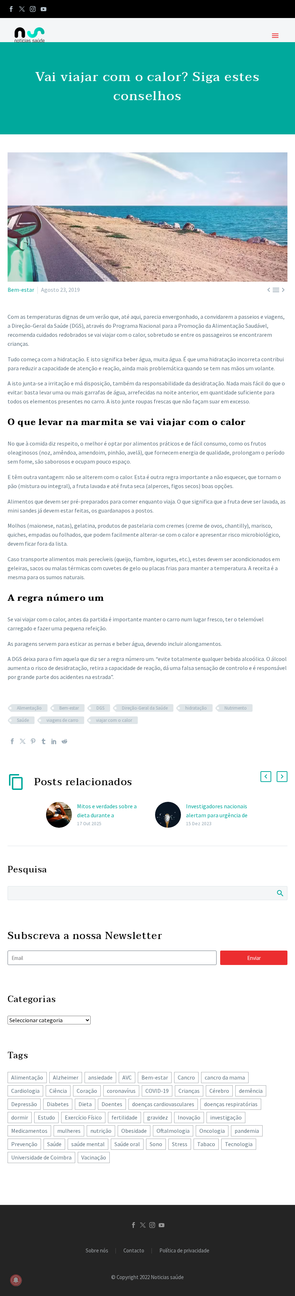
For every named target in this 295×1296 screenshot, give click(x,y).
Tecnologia (239, 1144)
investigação (226, 1117)
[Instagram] (32, 9)
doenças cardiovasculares (163, 1104)
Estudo (46, 1117)
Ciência (58, 1090)
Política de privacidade (184, 1250)
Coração (87, 1090)
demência (251, 1090)
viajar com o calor (114, 720)
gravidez (157, 1117)
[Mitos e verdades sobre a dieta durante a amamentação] (61, 815)
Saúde (23, 720)
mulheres (69, 1130)
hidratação (196, 708)
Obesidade (134, 1130)
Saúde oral (127, 1144)
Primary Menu (275, 35)
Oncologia (212, 1130)
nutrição (101, 1130)
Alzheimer (65, 1077)
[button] (265, 776)
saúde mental (88, 1144)
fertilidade (124, 1117)
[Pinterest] (33, 741)
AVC (127, 1077)
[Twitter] (22, 9)
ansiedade (100, 1077)
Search (279, 893)
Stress (179, 1144)
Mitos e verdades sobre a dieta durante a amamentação (107, 815)
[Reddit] (64, 741)
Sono (156, 1144)
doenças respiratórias (231, 1104)
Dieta (85, 1104)
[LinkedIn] (54, 741)
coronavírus (121, 1090)
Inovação (189, 1117)
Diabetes (58, 1104)
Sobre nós (97, 1250)
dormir (19, 1117)
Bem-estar (21, 289)
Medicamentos (29, 1130)
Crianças (189, 1090)
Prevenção (24, 1144)
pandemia (247, 1130)
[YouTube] (43, 9)
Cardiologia (25, 1090)
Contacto (133, 1250)
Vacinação (93, 1157)
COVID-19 (157, 1090)
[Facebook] (11, 9)
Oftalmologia (173, 1130)
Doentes (111, 1104)
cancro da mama (225, 1077)
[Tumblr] (43, 741)
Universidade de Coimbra (41, 1157)
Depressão (24, 1104)
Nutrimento (235, 708)
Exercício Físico (83, 1117)
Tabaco (206, 1144)
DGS (100, 708)
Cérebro (219, 1090)
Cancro (186, 1077)
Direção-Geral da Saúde (145, 708)
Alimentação (29, 708)
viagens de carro (62, 720)
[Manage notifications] (16, 1280)
